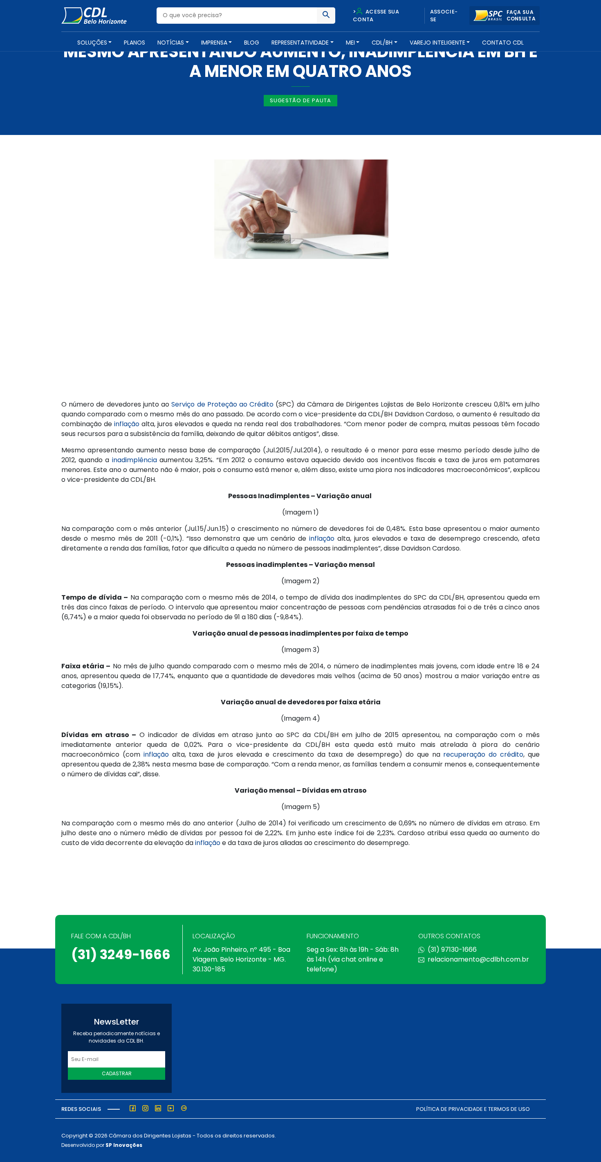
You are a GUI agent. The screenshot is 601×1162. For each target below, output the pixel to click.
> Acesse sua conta (376, 16)
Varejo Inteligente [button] (437, 42)
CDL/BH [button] (382, 42)
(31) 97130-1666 (452, 949)
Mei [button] (350, 42)
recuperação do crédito (483, 754)
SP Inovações (123, 1145)
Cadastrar (117, 1073)
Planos (134, 42)
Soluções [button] (92, 42)
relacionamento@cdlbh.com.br (478, 959)
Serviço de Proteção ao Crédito (222, 404)
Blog (251, 42)
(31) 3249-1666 (120, 954)
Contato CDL (503, 42)
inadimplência (134, 460)
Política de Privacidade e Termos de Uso (473, 1109)
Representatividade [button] (300, 42)
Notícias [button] (170, 42)
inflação (126, 424)
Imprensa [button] (214, 42)
